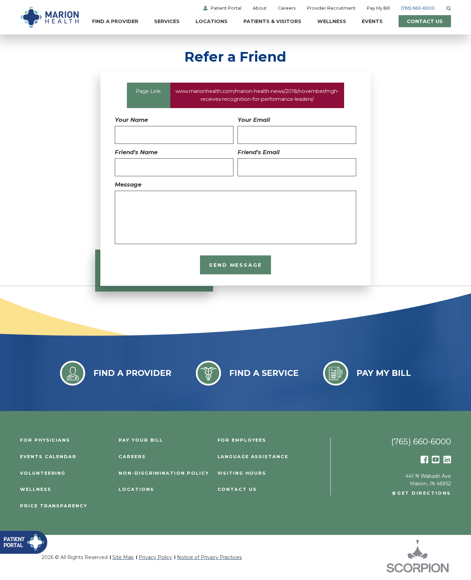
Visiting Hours (242, 473)
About (260, 8)
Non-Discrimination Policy (164, 473)
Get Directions (424, 493)
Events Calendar (48, 457)
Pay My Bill (378, 8)
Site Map (123, 557)
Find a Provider (115, 21)
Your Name (131, 119)
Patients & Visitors (272, 21)
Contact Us (425, 21)
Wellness (331, 21)
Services (167, 21)
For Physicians (45, 440)
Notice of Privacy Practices (209, 557)
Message (128, 184)
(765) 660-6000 (418, 8)
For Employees (242, 440)
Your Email (254, 119)
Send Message (235, 265)
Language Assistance (253, 457)
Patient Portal (226, 8)
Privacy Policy (155, 557)
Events (372, 21)
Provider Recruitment (331, 8)
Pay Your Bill (141, 440)
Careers (286, 8)
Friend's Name (136, 152)
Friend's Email (259, 152)
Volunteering (43, 473)
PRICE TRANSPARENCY (53, 506)
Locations (212, 21)
